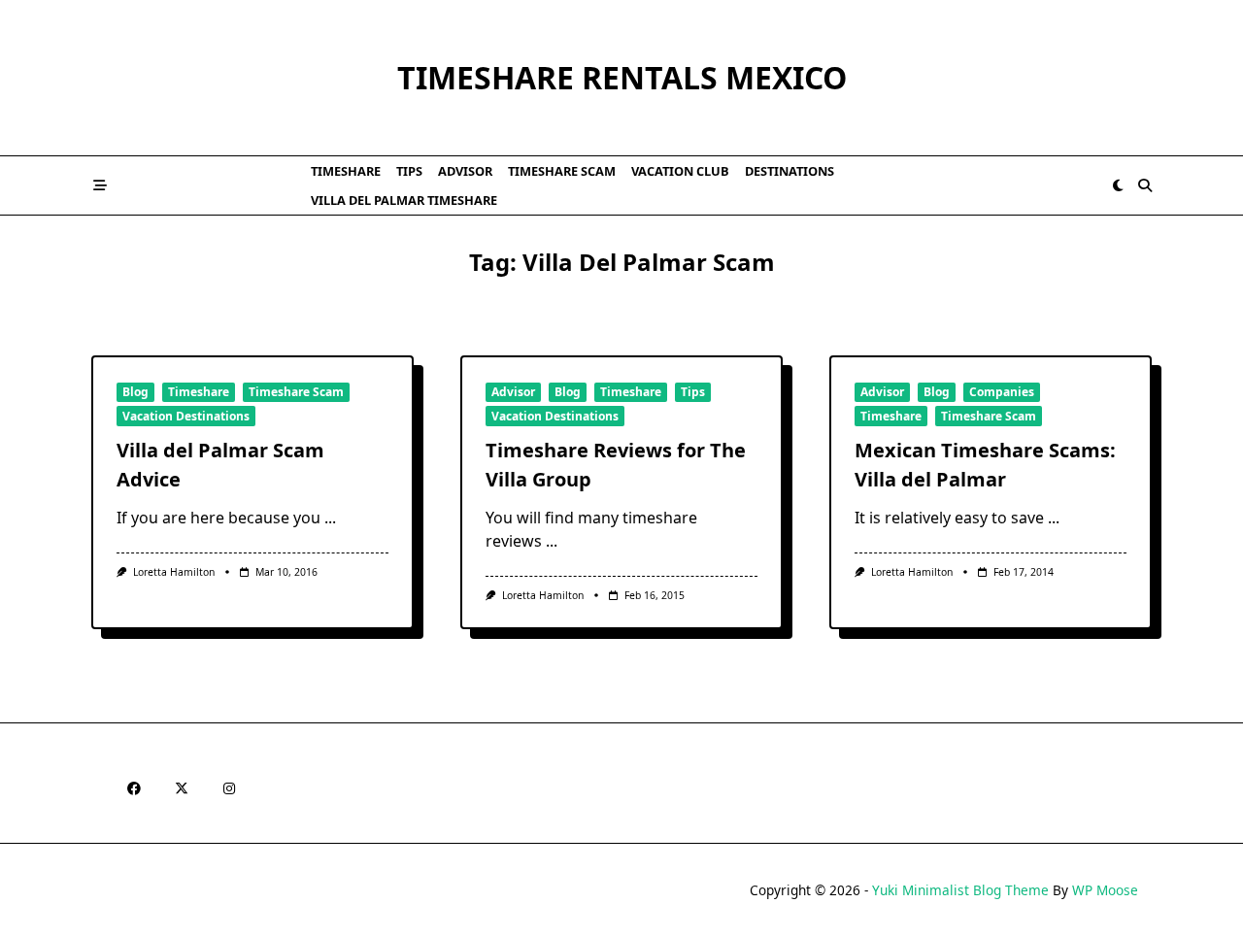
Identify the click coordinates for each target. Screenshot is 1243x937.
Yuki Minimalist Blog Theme (960, 890)
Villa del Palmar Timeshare (404, 200)
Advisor (465, 171)
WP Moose (1105, 890)
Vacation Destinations (186, 416)
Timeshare (346, 171)
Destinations (789, 171)
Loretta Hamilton (174, 572)
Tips (409, 171)
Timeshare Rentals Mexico (622, 77)
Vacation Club (680, 171)
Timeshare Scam (562, 171)
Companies (1001, 392)
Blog (135, 392)
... (330, 517)
